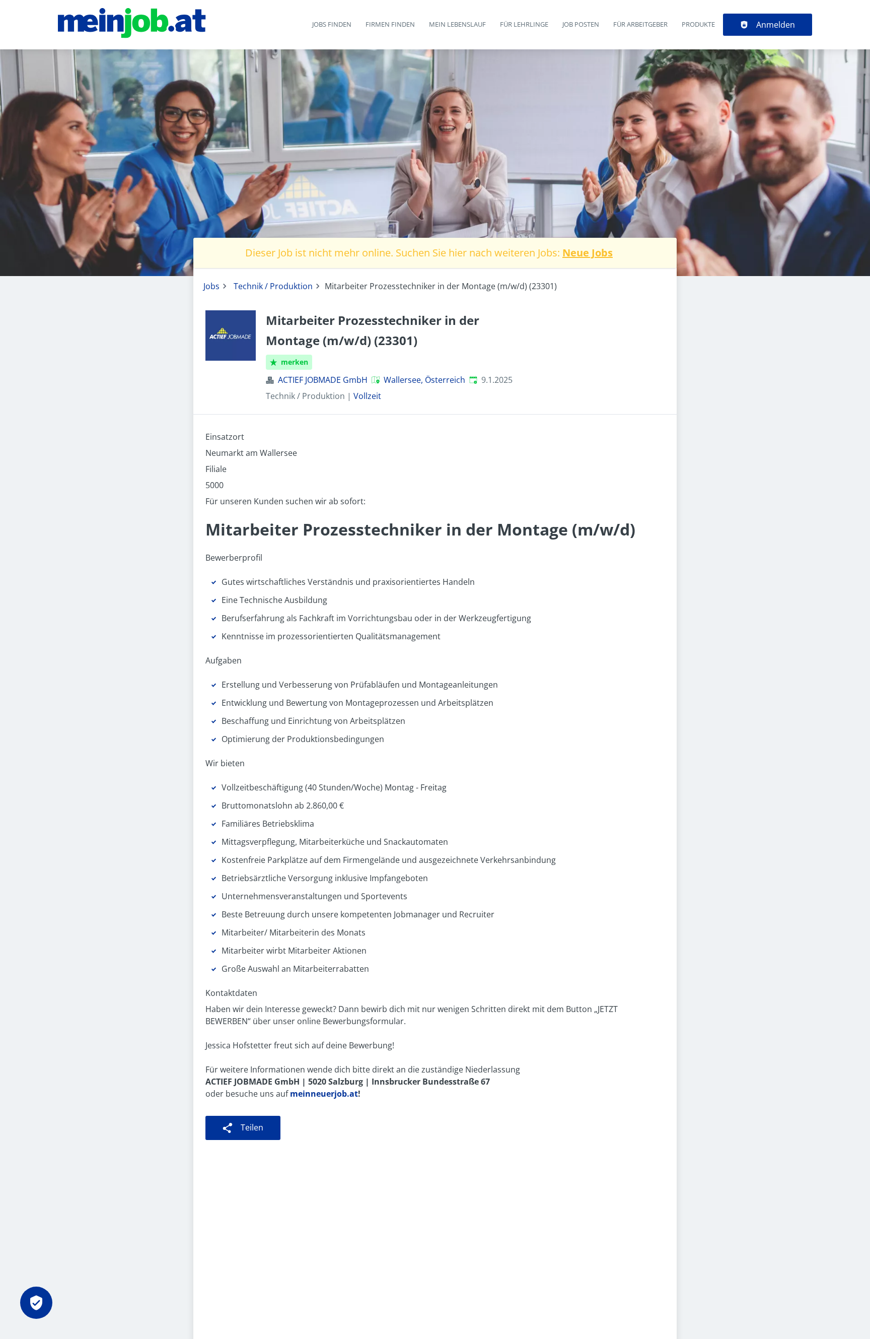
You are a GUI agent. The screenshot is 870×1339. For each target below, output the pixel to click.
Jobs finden (331, 24)
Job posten (580, 24)
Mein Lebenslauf (457, 24)
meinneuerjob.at (324, 1093)
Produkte (698, 24)
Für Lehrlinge (524, 24)
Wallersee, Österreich (424, 379)
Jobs (211, 286)
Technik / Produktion (273, 286)
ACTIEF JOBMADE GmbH (323, 379)
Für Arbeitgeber (640, 24)
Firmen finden (390, 24)
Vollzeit (367, 395)
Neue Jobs (587, 252)
